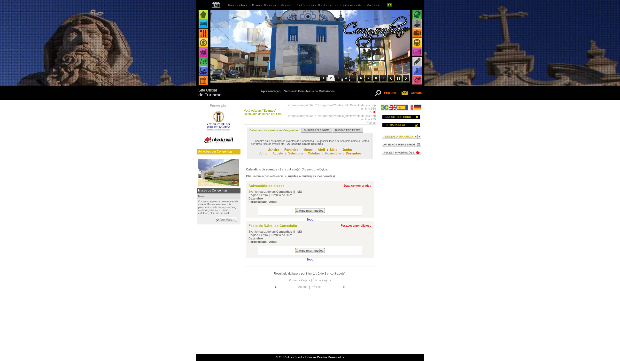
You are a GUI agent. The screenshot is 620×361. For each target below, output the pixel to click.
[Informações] (417, 70)
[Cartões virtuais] (417, 52)
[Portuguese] (385, 107)
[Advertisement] (401, 238)
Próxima (316, 287)
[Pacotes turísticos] (417, 33)
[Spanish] (401, 107)
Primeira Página (299, 280)
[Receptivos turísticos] (417, 42)
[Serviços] (417, 80)
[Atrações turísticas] (417, 14)
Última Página (321, 280)
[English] (393, 107)
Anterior (303, 287)
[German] (418, 107)
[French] (409, 107)
